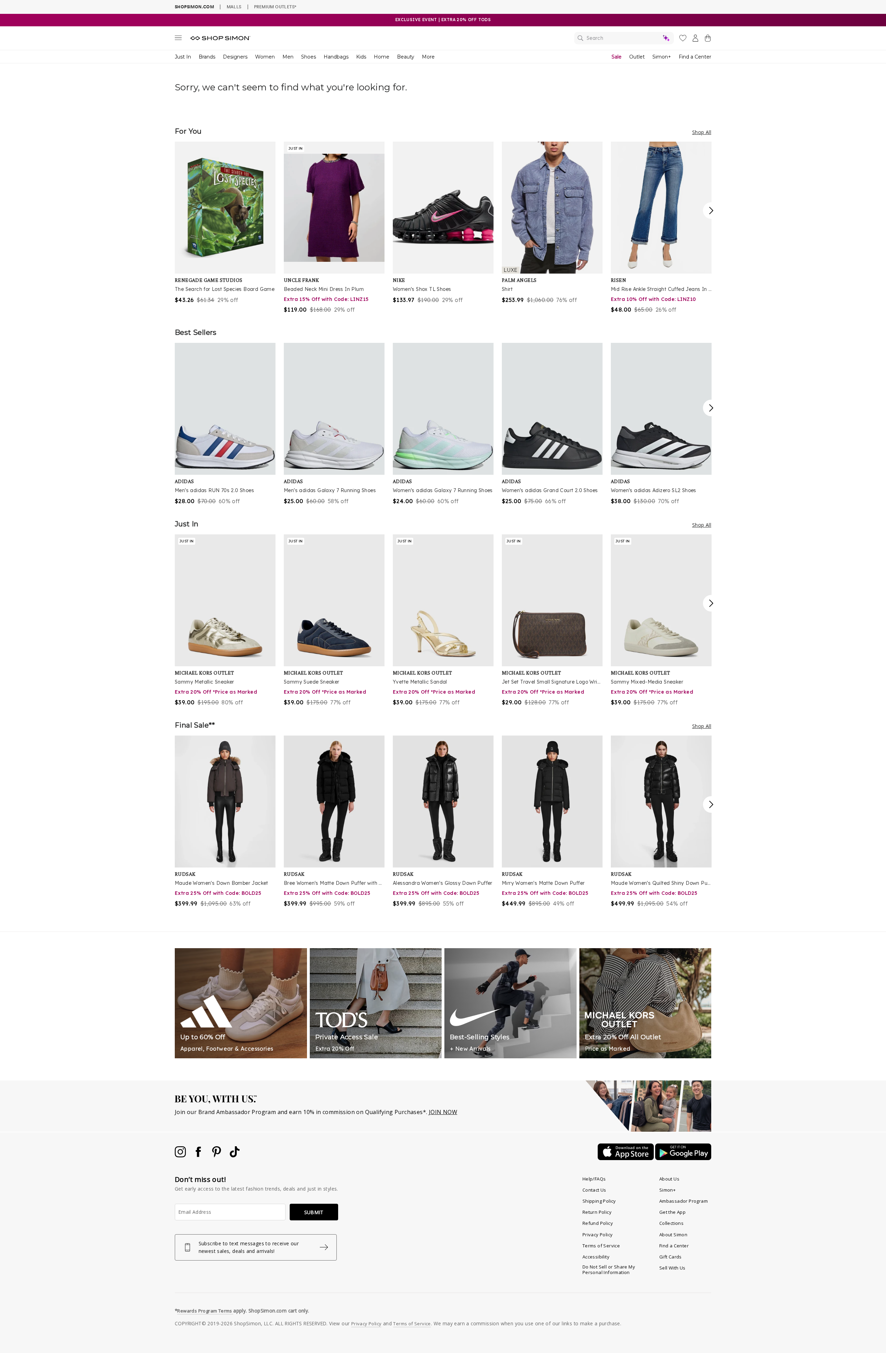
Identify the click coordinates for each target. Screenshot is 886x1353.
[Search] (624, 38)
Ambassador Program (683, 1201)
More (428, 57)
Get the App (672, 1212)
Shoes (308, 57)
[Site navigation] (178, 39)
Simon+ (661, 57)
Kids (361, 57)
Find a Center (695, 57)
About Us (669, 1179)
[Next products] (711, 210)
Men (287, 57)
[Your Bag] (707, 39)
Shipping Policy (599, 1201)
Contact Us (594, 1190)
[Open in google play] (683, 1158)
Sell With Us (672, 1268)
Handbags (336, 57)
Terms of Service (601, 1246)
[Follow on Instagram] (181, 1155)
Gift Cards (670, 1257)
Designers (235, 57)
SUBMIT (314, 1212)
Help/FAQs (594, 1179)
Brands (207, 57)
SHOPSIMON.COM (194, 6)
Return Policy (597, 1212)
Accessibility (595, 1257)
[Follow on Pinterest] (217, 1155)
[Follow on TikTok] (234, 1155)
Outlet (637, 57)
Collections (671, 1223)
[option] (225, 223)
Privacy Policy (597, 1234)
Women (265, 57)
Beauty (405, 57)
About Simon (673, 1234)
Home (381, 57)
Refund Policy (597, 1223)
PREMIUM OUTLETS (275, 6)
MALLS (234, 6)
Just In (183, 57)
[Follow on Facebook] (199, 1155)
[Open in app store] (626, 1158)
